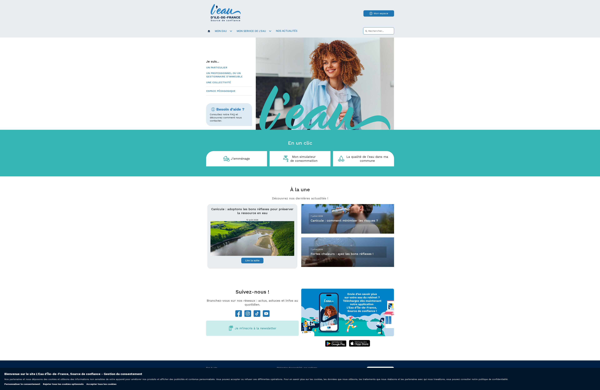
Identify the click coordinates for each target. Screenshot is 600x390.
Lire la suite (252, 260)
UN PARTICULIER (216, 67)
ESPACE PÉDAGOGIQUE (220, 90)
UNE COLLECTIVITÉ (218, 82)
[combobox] (378, 31)
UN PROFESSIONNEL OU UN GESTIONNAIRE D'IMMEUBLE (224, 75)
